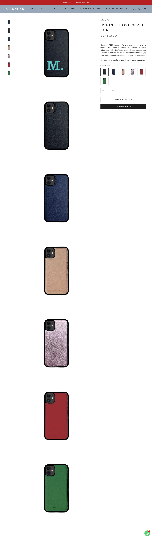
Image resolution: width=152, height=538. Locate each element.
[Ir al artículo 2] (9, 30)
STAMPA (105, 20)
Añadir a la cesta (123, 99)
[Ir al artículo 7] (9, 73)
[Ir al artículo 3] (9, 39)
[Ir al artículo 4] (9, 47)
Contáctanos (105, 60)
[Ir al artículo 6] (9, 64)
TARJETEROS (48, 9)
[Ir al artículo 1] (9, 22)
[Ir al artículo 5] (9, 56)
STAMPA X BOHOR (90, 9)
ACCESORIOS (67, 9)
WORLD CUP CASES (116, 9)
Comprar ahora (123, 106)
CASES (32, 9)
